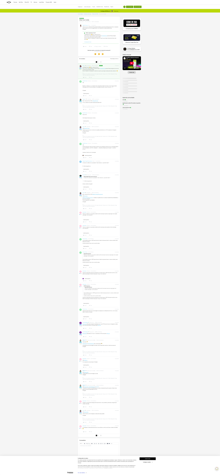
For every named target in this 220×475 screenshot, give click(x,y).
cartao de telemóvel (126, 107)
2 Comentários (125, 105)
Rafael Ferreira (85, 25)
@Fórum (99, 325)
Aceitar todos (147, 458)
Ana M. (84, 65)
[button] (129, 7)
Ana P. (84, 126)
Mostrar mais (131, 72)
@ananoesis (85, 333)
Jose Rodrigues (85, 322)
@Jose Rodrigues (91, 343)
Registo (112, 6)
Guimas (84, 174)
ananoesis (84, 212)
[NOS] (9, 2)
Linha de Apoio (104, 35)
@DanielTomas (95, 100)
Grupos (93, 6)
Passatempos (106, 6)
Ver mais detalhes (81, 472)
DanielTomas (85, 143)
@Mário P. (85, 360)
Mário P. (84, 340)
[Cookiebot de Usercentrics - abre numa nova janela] (70, 473)
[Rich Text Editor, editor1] (99, 450)
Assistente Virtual (99, 6)
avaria (124, 99)
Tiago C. (84, 99)
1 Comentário (125, 101)
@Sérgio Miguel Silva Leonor (97, 194)
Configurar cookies (147, 462)
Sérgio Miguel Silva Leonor (87, 161)
